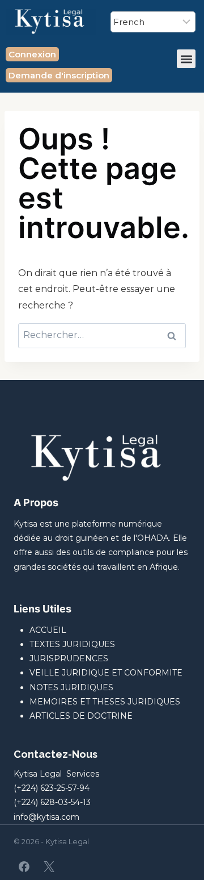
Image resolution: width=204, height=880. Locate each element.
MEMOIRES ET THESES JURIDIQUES (104, 702)
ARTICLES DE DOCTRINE (81, 716)
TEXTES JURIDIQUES (72, 644)
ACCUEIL (47, 630)
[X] (49, 866)
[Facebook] (24, 866)
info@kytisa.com (46, 817)
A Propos (36, 502)
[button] (186, 58)
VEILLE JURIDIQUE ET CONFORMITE (105, 673)
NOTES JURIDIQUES (71, 687)
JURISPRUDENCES (68, 658)
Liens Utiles (42, 609)
